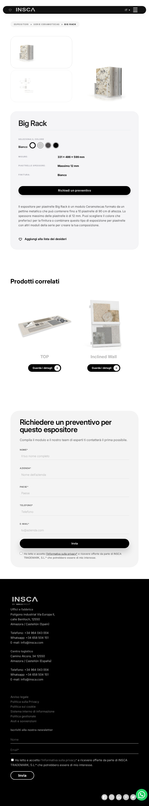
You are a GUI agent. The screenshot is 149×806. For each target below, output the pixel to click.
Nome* (24, 449)
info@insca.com (32, 642)
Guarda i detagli (42, 367)
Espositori (21, 24)
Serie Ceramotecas (47, 24)
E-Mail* (24, 524)
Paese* (24, 486)
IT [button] (126, 10)
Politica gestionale (23, 716)
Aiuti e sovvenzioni (23, 721)
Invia (74, 543)
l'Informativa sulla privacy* (61, 553)
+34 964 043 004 (36, 633)
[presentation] (13, 335)
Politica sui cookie (23, 706)
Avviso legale (19, 697)
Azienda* (25, 468)
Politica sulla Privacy (24, 702)
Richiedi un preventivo (74, 190)
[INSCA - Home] (25, 9)
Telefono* (26, 505)
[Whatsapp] (141, 795)
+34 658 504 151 (37, 638)
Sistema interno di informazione (32, 711)
